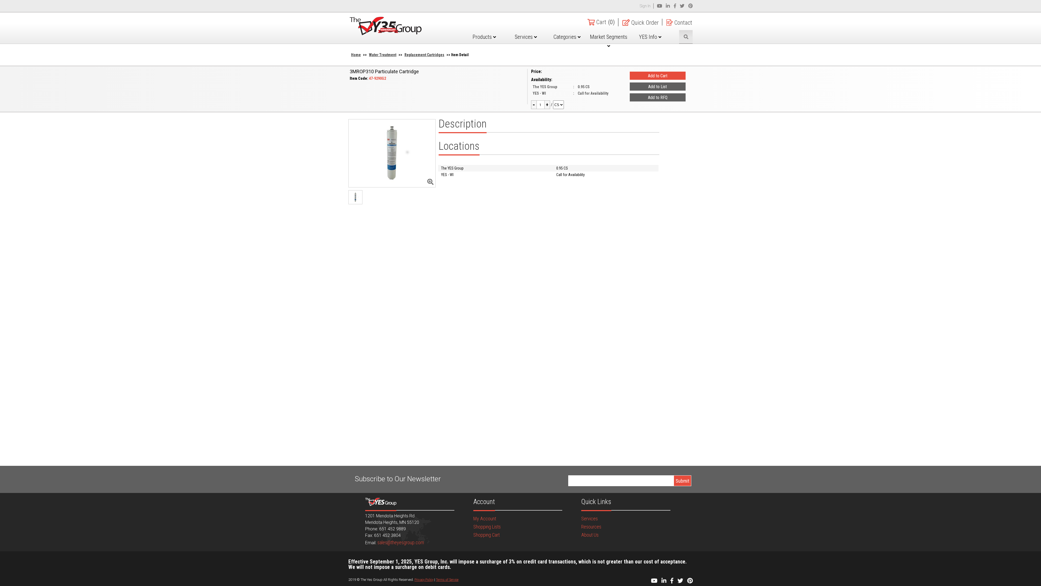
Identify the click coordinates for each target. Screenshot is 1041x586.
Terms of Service (447, 580)
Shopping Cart (486, 535)
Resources (591, 527)
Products (483, 37)
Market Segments (608, 37)
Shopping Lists (487, 527)
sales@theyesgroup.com (400, 542)
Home (356, 55)
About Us (590, 535)
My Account (484, 518)
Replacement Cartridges (424, 55)
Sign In (645, 6)
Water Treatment (382, 55)
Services (524, 37)
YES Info (648, 37)
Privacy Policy (424, 580)
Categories (566, 37)
